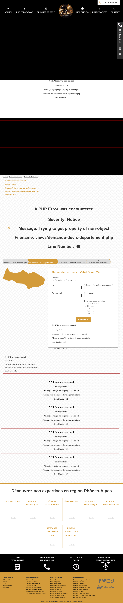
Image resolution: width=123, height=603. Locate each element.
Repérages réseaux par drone (52, 536)
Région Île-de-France (31, 177)
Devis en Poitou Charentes (81, 593)
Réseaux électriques (32, 509)
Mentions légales (7, 585)
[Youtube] (99, 587)
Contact (5, 581)
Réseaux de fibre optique (90, 509)
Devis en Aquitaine (55, 581)
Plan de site (6, 587)
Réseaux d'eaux (13, 509)
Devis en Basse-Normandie (58, 585)
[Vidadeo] (112, 581)
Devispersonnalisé (17, 559)
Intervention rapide (76, 559)
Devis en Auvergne (55, 583)
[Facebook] (100, 581)
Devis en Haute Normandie (57, 597)
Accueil (5, 177)
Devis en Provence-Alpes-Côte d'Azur (84, 595)
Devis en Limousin (78, 581)
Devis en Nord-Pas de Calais (81, 587)
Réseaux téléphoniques (52, 509)
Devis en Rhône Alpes (79, 597)
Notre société (6, 580)
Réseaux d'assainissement (111, 509)
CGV (4, 583)
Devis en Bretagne (55, 589)
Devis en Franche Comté (57, 595)
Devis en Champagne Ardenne (59, 593)
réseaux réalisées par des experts (71, 536)
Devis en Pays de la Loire (80, 589)
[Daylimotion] (108, 587)
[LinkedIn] (108, 581)
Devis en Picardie (78, 591)
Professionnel (71, 280)
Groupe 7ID (54, 601)
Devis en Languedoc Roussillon (82, 580)
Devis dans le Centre (56, 591)
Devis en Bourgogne (56, 587)
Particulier (58, 280)
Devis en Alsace (54, 580)
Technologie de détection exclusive (105, 559)
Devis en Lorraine (78, 583)
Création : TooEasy (77, 601)
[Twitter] (104, 581)
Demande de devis (15, 177)
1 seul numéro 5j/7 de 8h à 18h (47, 559)
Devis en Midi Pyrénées (80, 585)
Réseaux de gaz (71, 509)
